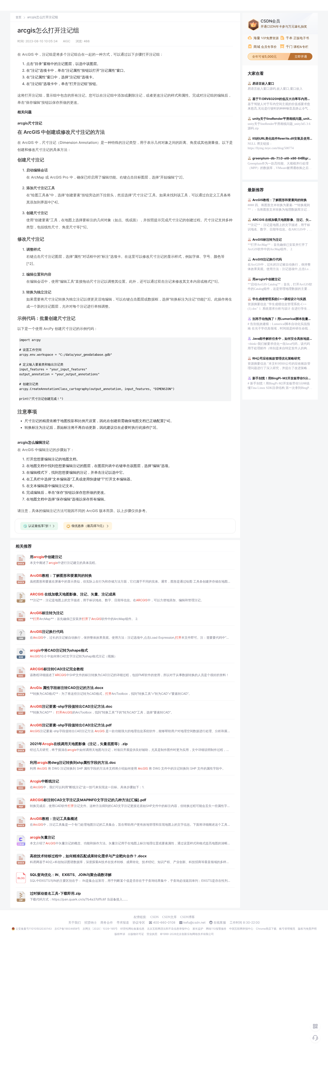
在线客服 (220, 922)
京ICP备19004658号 (67, 928)
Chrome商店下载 (266, 928)
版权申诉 (119, 934)
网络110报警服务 (216, 928)
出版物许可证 (136, 934)
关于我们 (74, 922)
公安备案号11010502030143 (34, 928)
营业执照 (152, 934)
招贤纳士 (90, 922)
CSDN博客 (187, 917)
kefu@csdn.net (194, 922)
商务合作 (106, 922)
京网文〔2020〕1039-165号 (100, 928)
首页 (18, 17)
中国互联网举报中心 (241, 928)
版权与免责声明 (307, 928)
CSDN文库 (169, 917)
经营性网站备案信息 (132, 928)
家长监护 (198, 928)
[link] (18, 17)
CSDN (154, 917)
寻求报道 (122, 922)
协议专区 (139, 922)
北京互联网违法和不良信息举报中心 (168, 928)
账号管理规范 (287, 928)
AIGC (66, 41)
